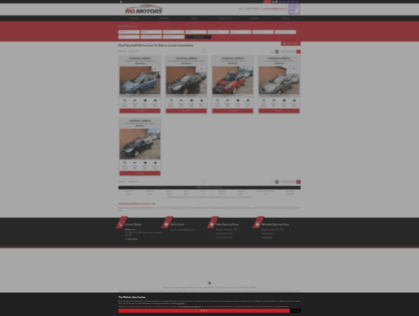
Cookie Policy (180, 303)
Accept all (203, 311)
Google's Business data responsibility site (189, 306)
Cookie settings (295, 310)
